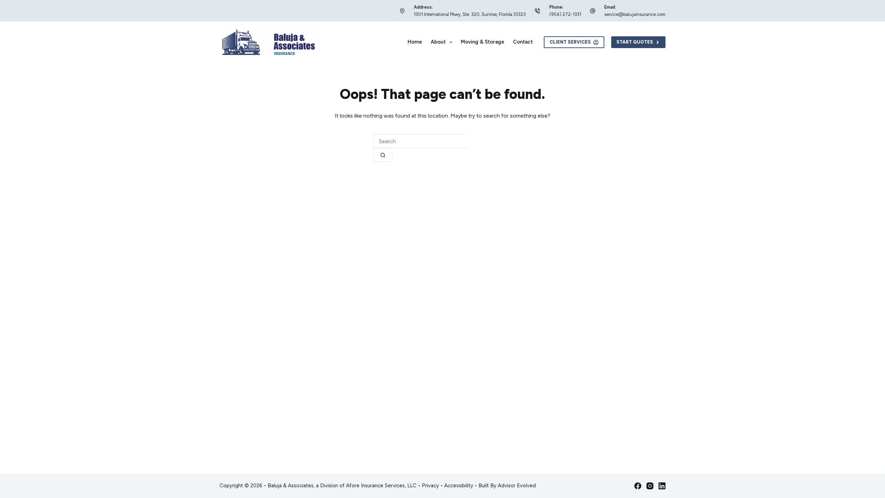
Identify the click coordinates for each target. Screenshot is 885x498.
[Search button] (382, 155)
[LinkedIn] (662, 485)
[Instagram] (649, 485)
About (438, 42)
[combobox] (420, 141)
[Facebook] (637, 485)
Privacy (430, 485)
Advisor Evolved (517, 485)
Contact (523, 42)
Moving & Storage (482, 42)
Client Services (570, 42)
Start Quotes (634, 42)
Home (415, 42)
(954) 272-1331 (565, 14)
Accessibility (458, 485)
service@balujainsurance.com (634, 14)
